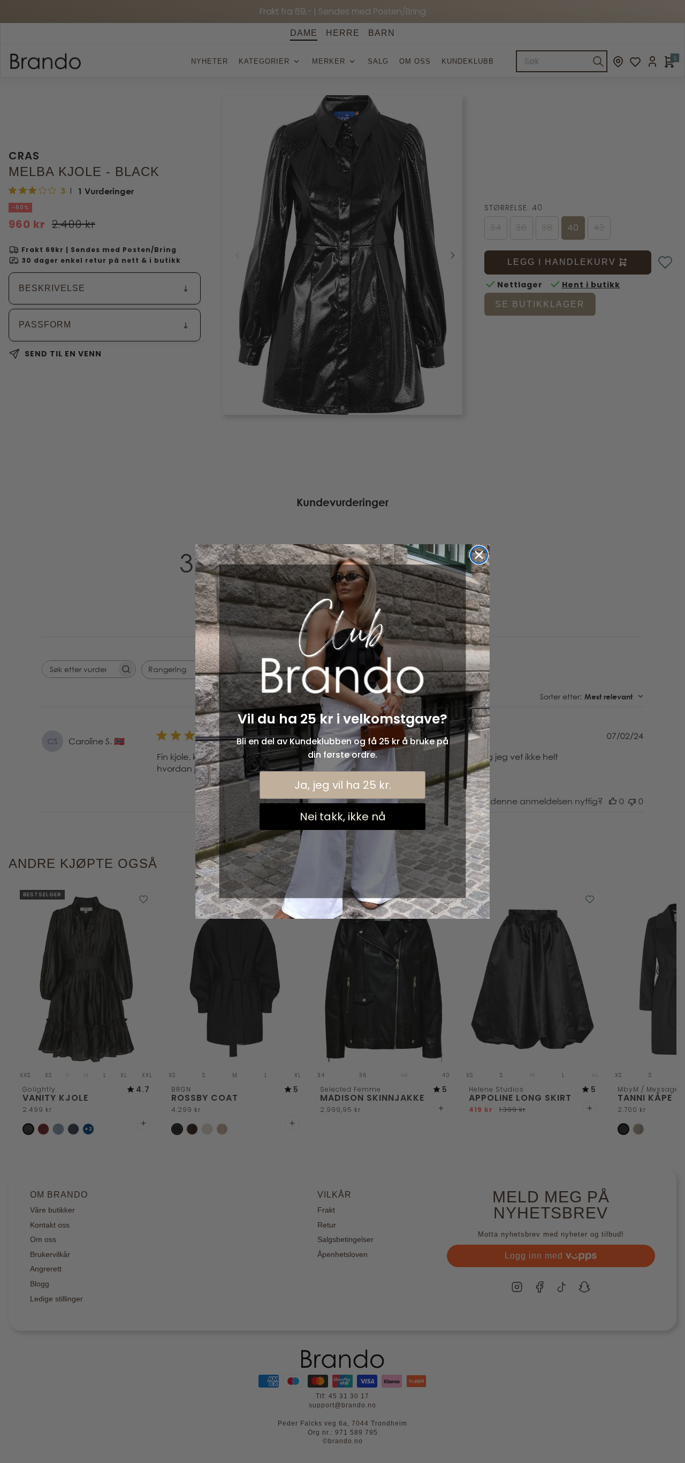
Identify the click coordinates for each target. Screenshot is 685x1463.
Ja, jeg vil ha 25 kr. (342, 785)
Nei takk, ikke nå (343, 816)
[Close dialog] (479, 554)
